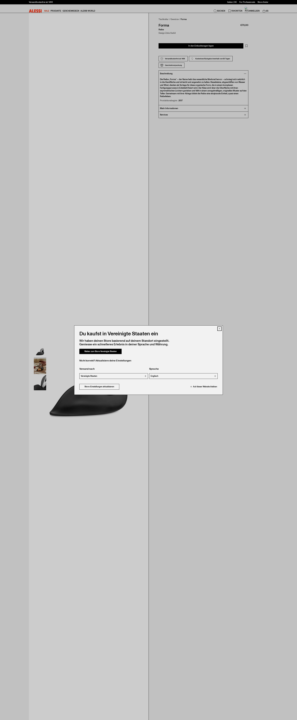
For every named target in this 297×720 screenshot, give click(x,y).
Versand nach (87, 368)
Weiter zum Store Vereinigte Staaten (100, 351)
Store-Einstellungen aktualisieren (99, 386)
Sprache (154, 368)
